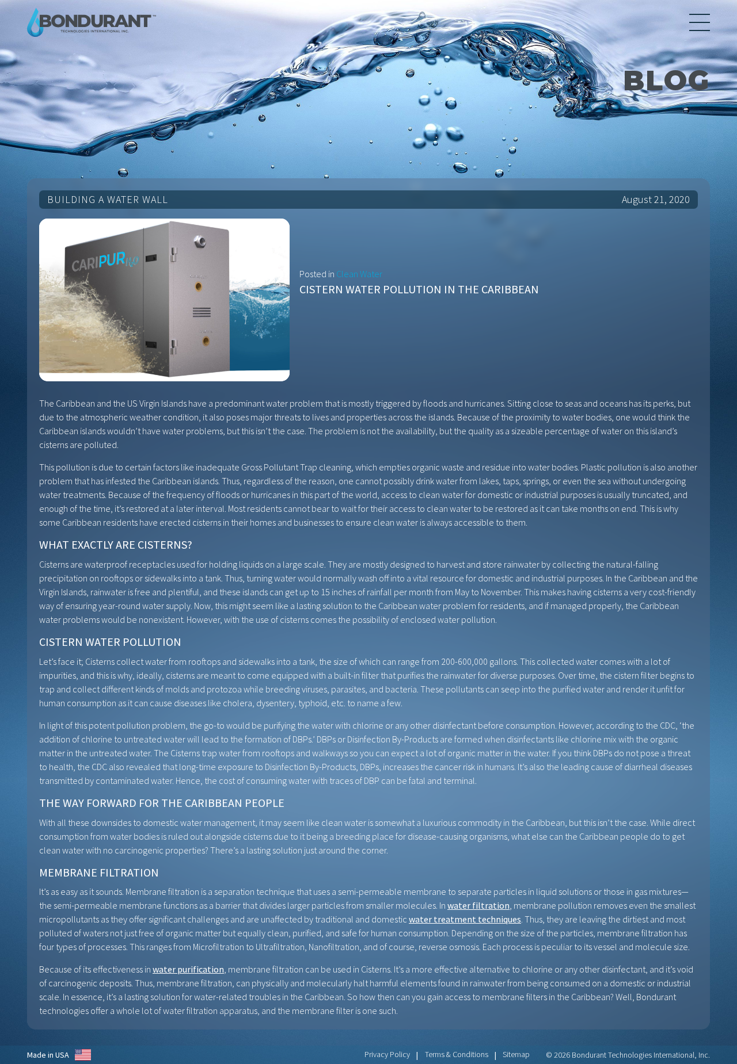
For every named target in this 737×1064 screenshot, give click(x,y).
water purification (188, 969)
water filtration (478, 905)
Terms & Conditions (456, 1054)
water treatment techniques (465, 919)
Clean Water (359, 274)
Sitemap (516, 1054)
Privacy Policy (387, 1054)
